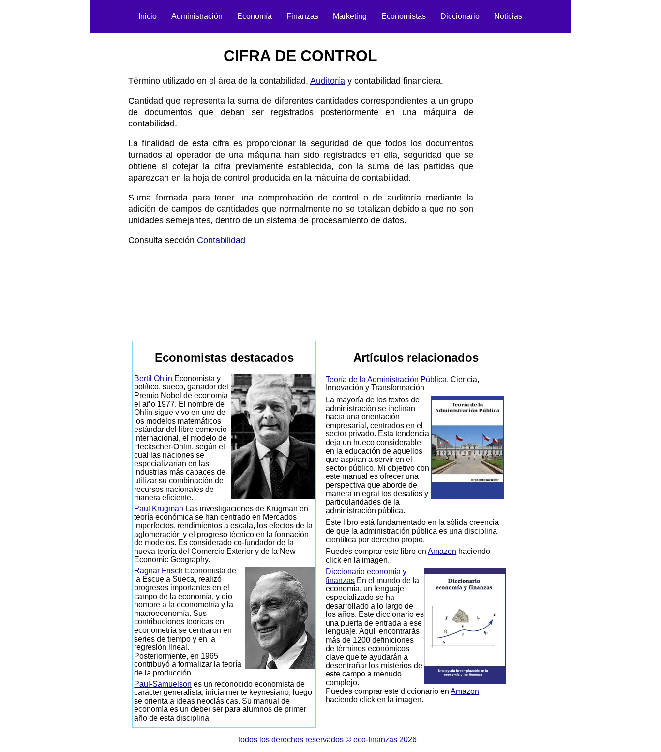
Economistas (403, 16)
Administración (197, 16)
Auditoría (327, 81)
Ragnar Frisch (158, 571)
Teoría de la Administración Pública (386, 379)
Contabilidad (221, 240)
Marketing (350, 16)
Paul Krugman (158, 509)
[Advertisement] (78, 182)
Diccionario (460, 16)
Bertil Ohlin (153, 378)
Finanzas (302, 16)
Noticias (508, 16)
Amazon (442, 551)
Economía (254, 16)
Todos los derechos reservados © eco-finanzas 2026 (327, 740)
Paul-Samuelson (163, 684)
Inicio (147, 16)
